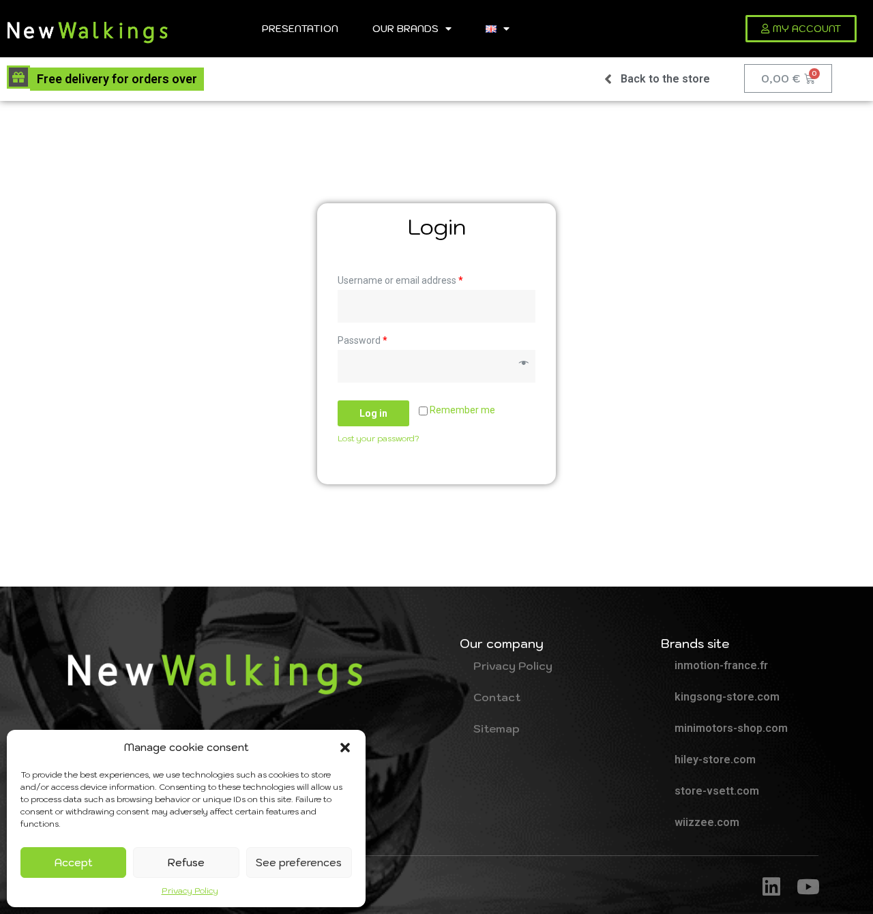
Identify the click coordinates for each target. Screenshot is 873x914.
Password (362, 340)
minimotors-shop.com (731, 728)
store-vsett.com (717, 790)
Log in (373, 413)
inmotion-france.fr (721, 665)
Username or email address (400, 280)
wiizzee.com (707, 822)
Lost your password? (378, 438)
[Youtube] (808, 886)
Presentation (300, 28)
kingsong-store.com (727, 696)
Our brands (405, 28)
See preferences (299, 862)
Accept (74, 862)
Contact (496, 697)
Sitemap (496, 728)
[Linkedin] (771, 886)
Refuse (186, 862)
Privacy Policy (190, 890)
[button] (345, 747)
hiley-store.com (715, 759)
